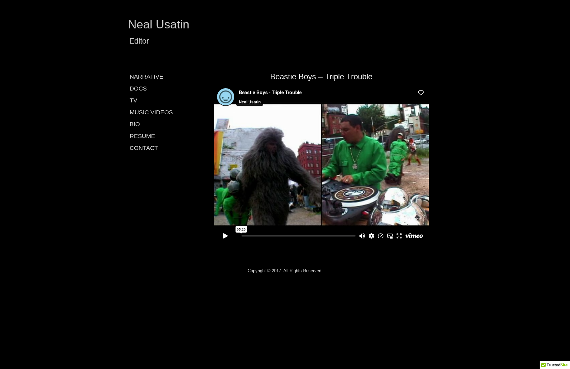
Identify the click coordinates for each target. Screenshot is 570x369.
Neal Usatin (158, 24)
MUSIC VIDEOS (151, 112)
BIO (135, 124)
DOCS (138, 88)
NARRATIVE (146, 76)
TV (133, 100)
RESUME (142, 136)
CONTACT (144, 148)
